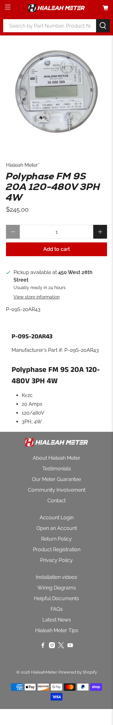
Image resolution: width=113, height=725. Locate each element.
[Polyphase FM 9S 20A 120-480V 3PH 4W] (56, 92)
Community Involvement (56, 490)
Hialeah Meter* (23, 165)
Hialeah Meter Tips (56, 630)
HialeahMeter (44, 672)
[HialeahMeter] (56, 8)
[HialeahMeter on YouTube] (70, 646)
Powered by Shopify (77, 672)
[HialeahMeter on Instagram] (52, 646)
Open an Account (56, 528)
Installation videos (56, 577)
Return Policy (56, 539)
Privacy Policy (56, 560)
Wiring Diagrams (56, 588)
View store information (36, 296)
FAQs (57, 609)
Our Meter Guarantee (56, 479)
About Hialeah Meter (56, 458)
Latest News (56, 620)
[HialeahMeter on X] (61, 646)
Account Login (56, 518)
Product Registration (56, 550)
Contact (56, 501)
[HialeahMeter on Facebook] (43, 646)
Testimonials (56, 469)
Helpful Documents (56, 598)
